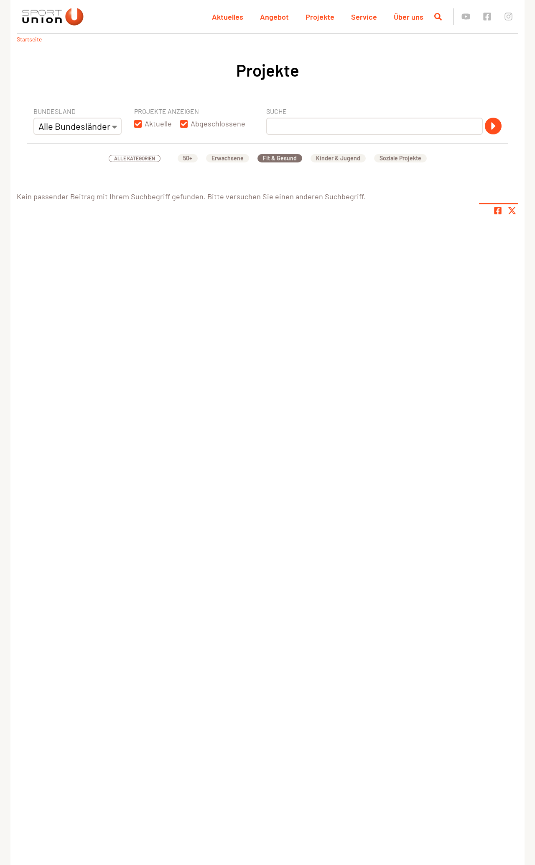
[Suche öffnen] (438, 16)
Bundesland (54, 111)
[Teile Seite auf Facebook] (498, 210)
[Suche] (493, 126)
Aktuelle (158, 123)
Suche (276, 111)
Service (364, 16)
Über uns (408, 16)
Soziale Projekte (400, 158)
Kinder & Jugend (338, 158)
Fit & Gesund (280, 158)
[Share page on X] (512, 210)
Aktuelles (227, 16)
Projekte (320, 16)
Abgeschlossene (218, 123)
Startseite (29, 39)
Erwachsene (227, 158)
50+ (187, 158)
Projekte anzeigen (166, 111)
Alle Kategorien (134, 158)
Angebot (274, 16)
